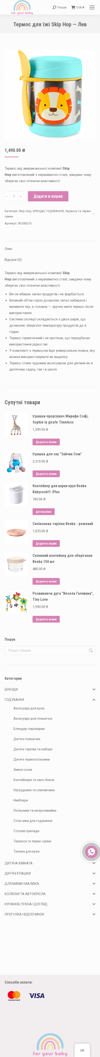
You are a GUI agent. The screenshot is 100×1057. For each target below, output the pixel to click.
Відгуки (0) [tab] (13, 260)
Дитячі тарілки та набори (32, 749)
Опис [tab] (9, 249)
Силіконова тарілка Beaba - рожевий (63, 524)
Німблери (20, 800)
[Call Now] (91, 851)
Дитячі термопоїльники (31, 759)
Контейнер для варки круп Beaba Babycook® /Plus (59, 489)
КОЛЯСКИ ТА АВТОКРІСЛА (25, 894)
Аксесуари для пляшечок (32, 718)
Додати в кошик (48, 196)
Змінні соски (22, 769)
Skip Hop (25, 211)
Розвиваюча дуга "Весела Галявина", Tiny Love (63, 596)
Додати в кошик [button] (46, 442)
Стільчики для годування (32, 821)
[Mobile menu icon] (92, 7)
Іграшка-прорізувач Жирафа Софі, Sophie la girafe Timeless (60, 419)
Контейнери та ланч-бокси (33, 780)
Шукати (90, 650)
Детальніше (43, 511)
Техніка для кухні (26, 851)
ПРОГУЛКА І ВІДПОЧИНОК (24, 914)
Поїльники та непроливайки (34, 810)
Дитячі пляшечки (26, 739)
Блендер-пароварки (29, 729)
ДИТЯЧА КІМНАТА (19, 863)
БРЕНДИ (38, 211)
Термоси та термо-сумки (32, 841)
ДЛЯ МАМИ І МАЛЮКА (22, 884)
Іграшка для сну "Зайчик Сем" (57, 454)
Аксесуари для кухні (28, 708)
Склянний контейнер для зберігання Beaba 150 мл (62, 558)
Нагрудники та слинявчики (34, 790)
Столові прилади (26, 831)
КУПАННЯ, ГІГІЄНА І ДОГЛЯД (26, 904)
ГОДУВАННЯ (55, 211)
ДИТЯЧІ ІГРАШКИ (18, 873)
